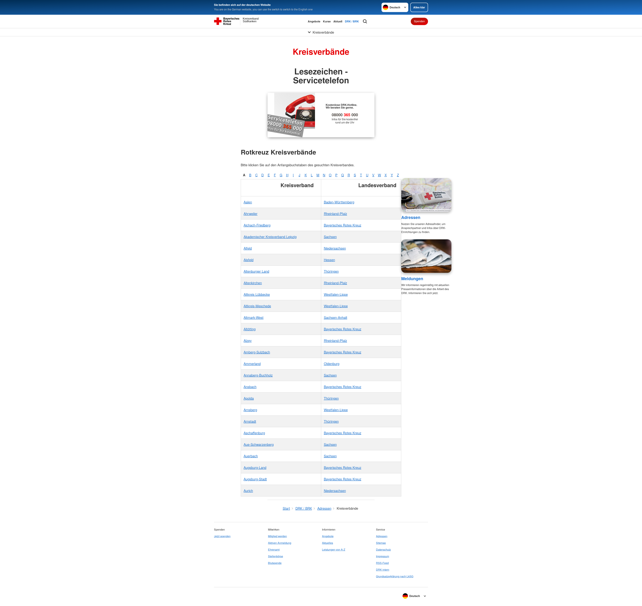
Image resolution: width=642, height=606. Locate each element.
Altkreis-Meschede (257, 305)
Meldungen (412, 278)
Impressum (382, 556)
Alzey (248, 340)
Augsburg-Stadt (255, 479)
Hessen (329, 259)
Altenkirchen (253, 282)
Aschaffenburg (254, 432)
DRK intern (382, 570)
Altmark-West (253, 317)
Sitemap (381, 543)
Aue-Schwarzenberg (259, 444)
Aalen (248, 202)
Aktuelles (327, 543)
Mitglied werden (277, 536)
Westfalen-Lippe (336, 294)
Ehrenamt (274, 549)
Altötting (250, 329)
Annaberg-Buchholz (258, 375)
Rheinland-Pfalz (335, 213)
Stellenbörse (275, 556)
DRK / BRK (352, 21)
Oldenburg (331, 363)
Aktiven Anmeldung (279, 543)
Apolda (249, 398)
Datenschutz (383, 549)
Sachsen (330, 236)
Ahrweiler (250, 213)
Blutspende (275, 563)
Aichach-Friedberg (257, 225)
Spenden (419, 21)
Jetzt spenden (222, 536)
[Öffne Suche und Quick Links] (365, 21)
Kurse (327, 21)
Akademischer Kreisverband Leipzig (270, 236)
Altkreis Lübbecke (257, 294)
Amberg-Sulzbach (257, 352)
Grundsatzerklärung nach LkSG (394, 576)
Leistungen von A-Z (333, 549)
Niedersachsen (335, 248)
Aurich (248, 490)
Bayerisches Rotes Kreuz (342, 225)
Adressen (410, 217)
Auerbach (251, 455)
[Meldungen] (426, 256)
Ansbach (250, 386)
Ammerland (252, 363)
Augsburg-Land (255, 467)
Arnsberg (250, 409)
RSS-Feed (382, 563)
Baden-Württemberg (339, 202)
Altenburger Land (256, 271)
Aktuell (337, 21)
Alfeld (248, 248)
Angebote (314, 21)
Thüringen (331, 271)
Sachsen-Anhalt (335, 317)
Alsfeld (248, 259)
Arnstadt (250, 421)
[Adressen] (426, 195)
